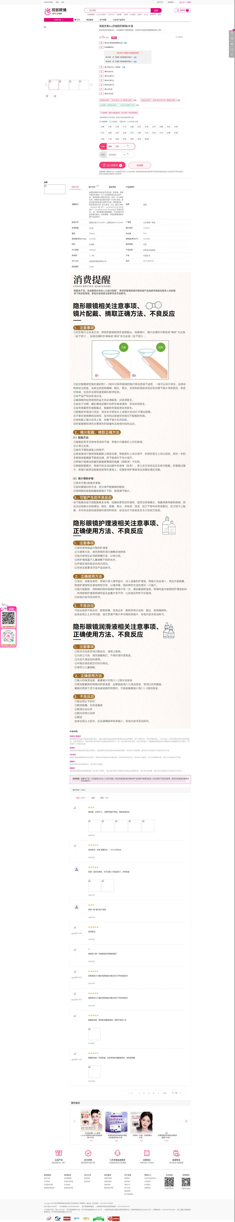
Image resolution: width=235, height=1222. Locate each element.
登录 (57, 2)
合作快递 (67, 1185)
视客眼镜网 (58, 11)
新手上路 (47, 1178)
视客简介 (127, 1178)
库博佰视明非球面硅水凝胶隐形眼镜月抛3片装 (117, 1136)
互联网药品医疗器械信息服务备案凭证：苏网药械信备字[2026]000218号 (127, 1210)
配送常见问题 (68, 1188)
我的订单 (160, 2)
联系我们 (127, 1181)
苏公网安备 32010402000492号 (69, 1206)
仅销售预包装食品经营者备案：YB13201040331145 (113, 1206)
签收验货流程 (68, 1181)
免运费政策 (67, 1178)
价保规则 (147, 1185)
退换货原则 (108, 1181)
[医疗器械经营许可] (77, 1219)
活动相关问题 (48, 1185)
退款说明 (107, 1185)
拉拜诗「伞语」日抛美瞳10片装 (142, 1136)
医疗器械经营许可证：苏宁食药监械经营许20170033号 (84, 1210)
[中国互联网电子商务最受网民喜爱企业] (86, 1219)
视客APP (127, 1185)
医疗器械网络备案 (88, 1206)
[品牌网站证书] (113, 1219)
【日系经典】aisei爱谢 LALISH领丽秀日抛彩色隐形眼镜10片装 (91, 1135)
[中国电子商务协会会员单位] (49, 1219)
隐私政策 (127, 1191)
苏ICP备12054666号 (50, 1206)
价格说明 (147, 1181)
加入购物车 (114, 165)
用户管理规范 (128, 1194)
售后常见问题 (108, 1188)
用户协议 (127, 1188)
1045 (177, 37)
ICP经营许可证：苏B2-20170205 (54, 1210)
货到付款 (87, 1181)
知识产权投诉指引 (150, 1178)
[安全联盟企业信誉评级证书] (99, 1219)
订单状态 (47, 1181)
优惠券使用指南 (49, 1188)
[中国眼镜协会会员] (58, 1219)
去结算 (139, 165)
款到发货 (87, 1178)
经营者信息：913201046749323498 (164, 1210)
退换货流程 (108, 1178)
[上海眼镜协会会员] (67, 1219)
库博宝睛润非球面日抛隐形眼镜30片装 (167, 1136)
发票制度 (147, 1188)
